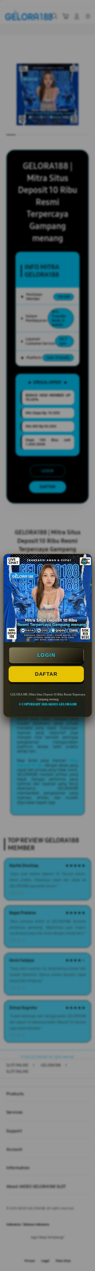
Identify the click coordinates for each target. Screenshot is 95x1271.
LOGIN (46, 655)
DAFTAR (46, 674)
